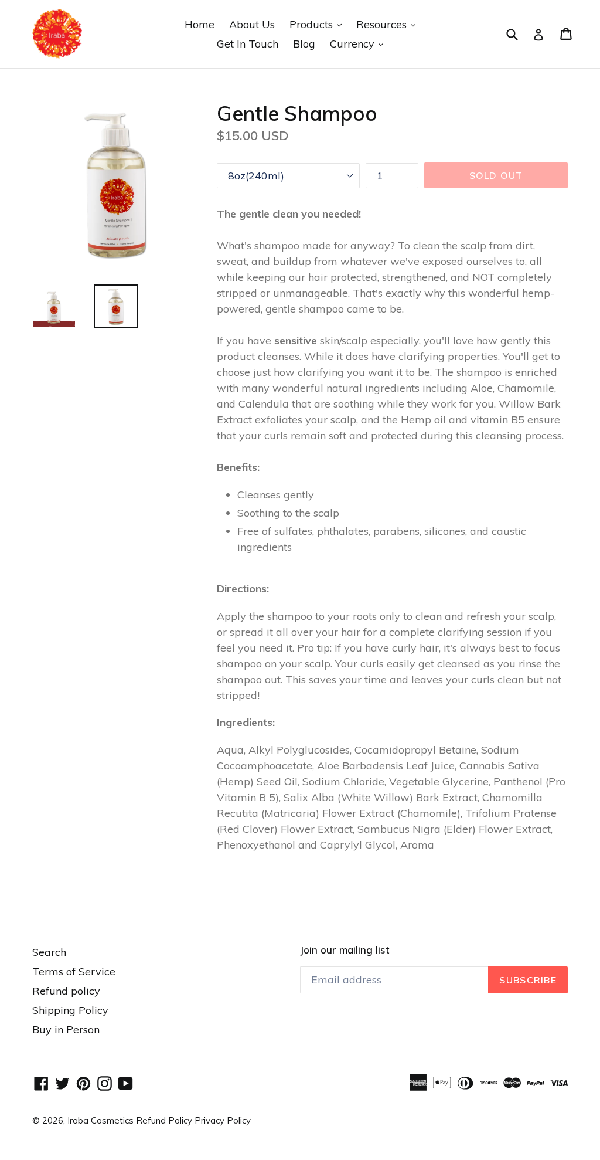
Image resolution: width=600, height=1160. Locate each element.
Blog (304, 43)
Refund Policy (165, 1120)
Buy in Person (66, 1029)
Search (49, 952)
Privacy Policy (223, 1120)
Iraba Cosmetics (100, 1120)
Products (318, 24)
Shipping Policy (70, 1010)
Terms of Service (73, 971)
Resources (388, 24)
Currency (359, 43)
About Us (252, 24)
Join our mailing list (344, 950)
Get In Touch (247, 43)
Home (199, 24)
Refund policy (66, 991)
